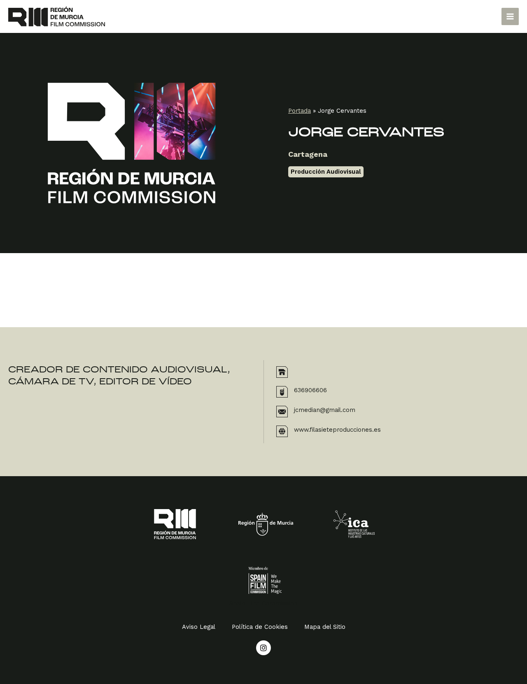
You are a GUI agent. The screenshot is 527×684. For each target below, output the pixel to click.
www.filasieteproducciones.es (337, 429)
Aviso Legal (198, 626)
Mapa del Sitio (324, 626)
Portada (299, 110)
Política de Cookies (260, 626)
